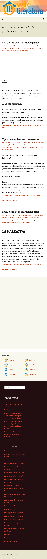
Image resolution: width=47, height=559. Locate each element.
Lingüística (7, 534)
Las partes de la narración (15, 147)
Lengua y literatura (23, 143)
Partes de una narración (20, 51)
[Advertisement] (14, 67)
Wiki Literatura (8, 554)
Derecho (11, 374)
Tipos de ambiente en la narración (21, 139)
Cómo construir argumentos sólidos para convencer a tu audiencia (13, 404)
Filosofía (32, 370)
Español (7, 451)
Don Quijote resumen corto (13, 410)
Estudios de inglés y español (13, 479)
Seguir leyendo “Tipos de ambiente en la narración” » (22, 195)
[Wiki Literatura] (23, 8)
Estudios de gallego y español (14, 476)
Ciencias (11, 360)
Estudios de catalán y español (14, 463)
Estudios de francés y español (14, 473)
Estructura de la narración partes (20, 42)
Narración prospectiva (32, 147)
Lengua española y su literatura (14, 506)
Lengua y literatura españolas (14, 513)
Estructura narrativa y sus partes (30, 217)
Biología (32, 360)
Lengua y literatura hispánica (13, 516)
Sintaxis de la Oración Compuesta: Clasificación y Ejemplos (13, 434)
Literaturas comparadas (26, 46)
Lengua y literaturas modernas (14, 519)
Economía (32, 374)
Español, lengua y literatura (13, 460)
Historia (11, 370)
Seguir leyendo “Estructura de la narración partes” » (21, 125)
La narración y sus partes (28, 48)
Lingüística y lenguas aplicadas (14, 538)
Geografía (12, 365)
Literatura (33, 365)
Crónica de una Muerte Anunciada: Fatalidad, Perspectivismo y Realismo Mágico (13, 415)
